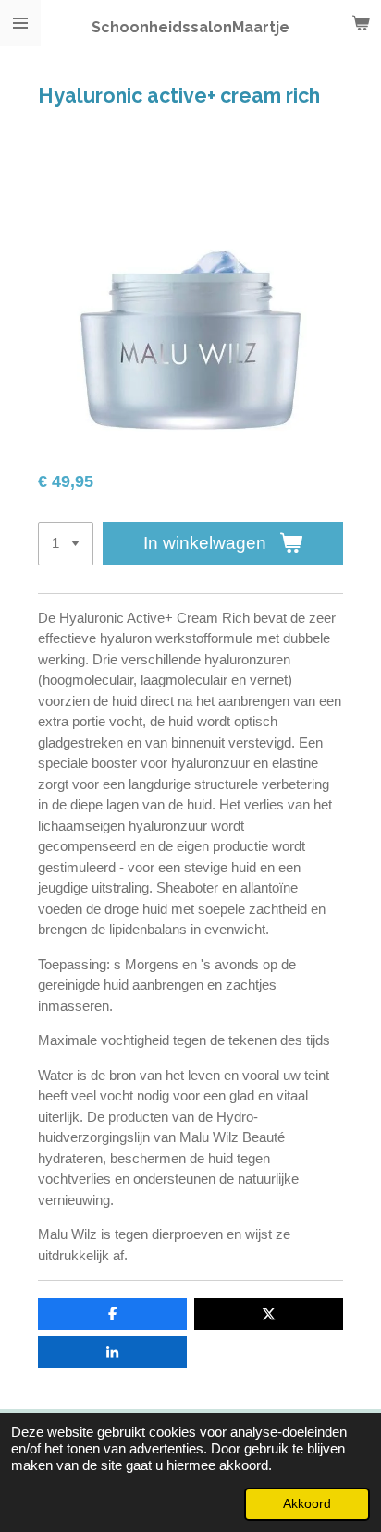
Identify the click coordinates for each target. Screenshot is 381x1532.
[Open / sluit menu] (20, 23)
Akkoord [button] (307, 1504)
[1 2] (65, 543)
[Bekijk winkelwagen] (360, 23)
